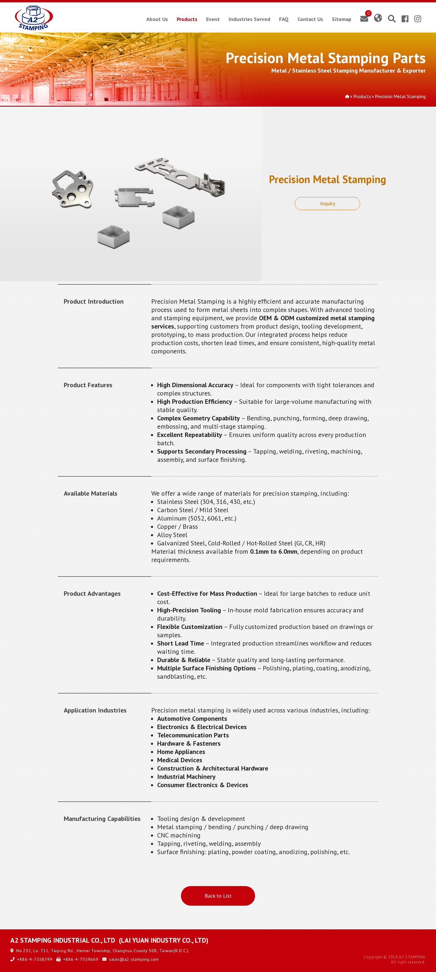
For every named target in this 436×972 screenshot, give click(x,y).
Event (213, 19)
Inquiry (327, 203)
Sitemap (341, 19)
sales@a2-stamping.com (134, 959)
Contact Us (310, 19)
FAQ (284, 19)
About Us (157, 19)
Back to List (218, 895)
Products (187, 19)
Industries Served (249, 19)
